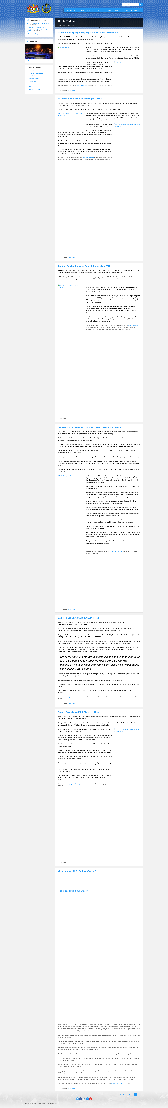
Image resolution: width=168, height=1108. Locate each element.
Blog (64, 25)
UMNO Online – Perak (35, 89)
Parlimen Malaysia (34, 78)
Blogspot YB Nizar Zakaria (36, 73)
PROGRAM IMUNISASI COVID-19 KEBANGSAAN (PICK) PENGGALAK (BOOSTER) (37, 29)
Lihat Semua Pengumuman (35, 34)
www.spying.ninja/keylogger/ (73, 784)
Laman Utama (71, 10)
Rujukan (108, 10)
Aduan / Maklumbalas (131, 10)
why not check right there (119, 1083)
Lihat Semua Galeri (32, 60)
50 (129, 1094)
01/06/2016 (63, 609)
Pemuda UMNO (33, 81)
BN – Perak (32, 76)
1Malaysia (31, 70)
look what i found (133, 325)
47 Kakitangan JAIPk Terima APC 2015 (77, 871)
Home (59, 25)
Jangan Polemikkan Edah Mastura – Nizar (78, 712)
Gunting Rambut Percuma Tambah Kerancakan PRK (84, 266)
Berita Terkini (71, 90)
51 (132, 1094)
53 (138, 1094)
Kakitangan (91, 10)
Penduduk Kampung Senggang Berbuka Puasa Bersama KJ (88, 32)
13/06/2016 (63, 90)
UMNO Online (32, 86)
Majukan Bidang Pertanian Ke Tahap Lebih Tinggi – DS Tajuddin (90, 427)
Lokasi (117, 10)
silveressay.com (82, 85)
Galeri (100, 10)
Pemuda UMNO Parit (34, 84)
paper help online (88, 157)
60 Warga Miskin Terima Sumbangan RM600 (80, 99)
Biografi (81, 10)
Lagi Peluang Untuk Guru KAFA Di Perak (78, 618)
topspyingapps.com (69, 697)
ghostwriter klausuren (116, 551)
